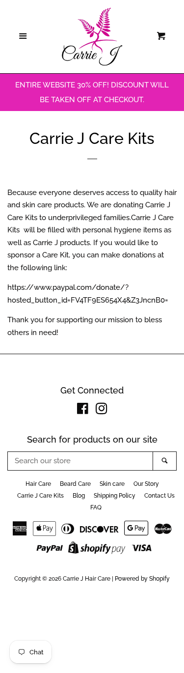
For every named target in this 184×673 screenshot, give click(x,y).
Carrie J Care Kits (40, 495)
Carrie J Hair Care (86, 578)
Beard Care (75, 483)
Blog (79, 495)
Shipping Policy (114, 495)
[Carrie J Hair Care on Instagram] (101, 410)
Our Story (146, 483)
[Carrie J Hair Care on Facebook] (83, 410)
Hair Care (38, 483)
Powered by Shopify (142, 578)
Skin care (112, 483)
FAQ (96, 507)
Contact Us (159, 495)
